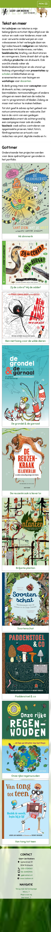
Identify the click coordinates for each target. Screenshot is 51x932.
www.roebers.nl (26, 878)
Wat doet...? (26, 897)
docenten (25, 81)
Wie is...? (26, 892)
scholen (6, 73)
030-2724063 (26, 868)
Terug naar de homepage (26, 889)
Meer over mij (26, 895)
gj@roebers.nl (26, 875)
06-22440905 (27, 872)
